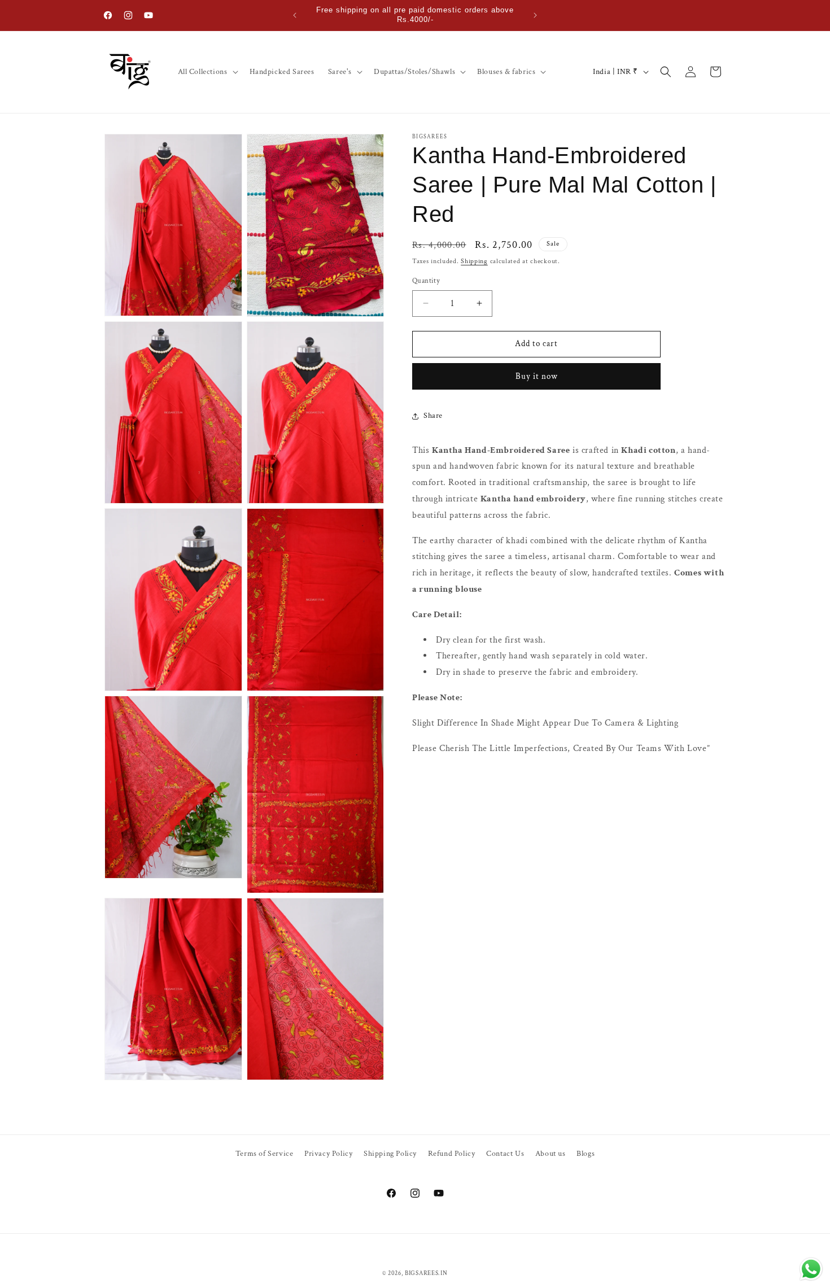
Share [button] (433, 416)
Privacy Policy (328, 1154)
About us (550, 1154)
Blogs (585, 1154)
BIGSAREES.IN (426, 1273)
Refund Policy (451, 1154)
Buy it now (537, 376)
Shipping (474, 261)
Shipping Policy (390, 1154)
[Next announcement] (535, 15)
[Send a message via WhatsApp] (811, 1269)
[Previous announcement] (294, 15)
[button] (207, 72)
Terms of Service (264, 1154)
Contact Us (505, 1154)
